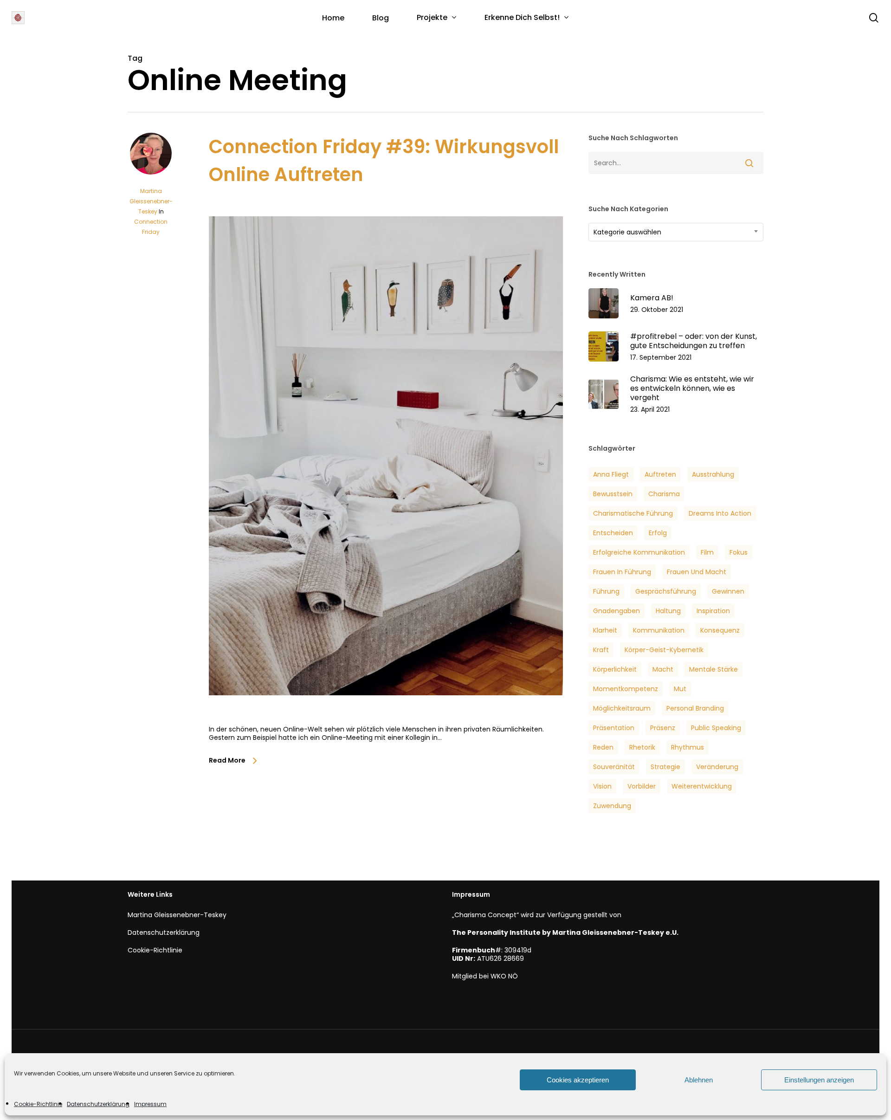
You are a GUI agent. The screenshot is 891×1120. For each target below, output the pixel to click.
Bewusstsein (613, 493)
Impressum (150, 1104)
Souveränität (614, 766)
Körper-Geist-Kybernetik (664, 649)
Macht (662, 669)
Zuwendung (612, 805)
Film (707, 552)
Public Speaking (716, 727)
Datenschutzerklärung (98, 1104)
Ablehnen (698, 1080)
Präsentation (613, 727)
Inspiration (713, 610)
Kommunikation (658, 630)
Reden (603, 747)
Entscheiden (613, 532)
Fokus (739, 552)
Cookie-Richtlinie (38, 1104)
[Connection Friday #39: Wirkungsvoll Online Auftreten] (386, 720)
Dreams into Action (720, 513)
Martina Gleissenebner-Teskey (151, 201)
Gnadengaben (616, 610)
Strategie (665, 766)
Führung (606, 591)
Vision (602, 786)
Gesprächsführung (665, 591)
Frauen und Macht (696, 571)
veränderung (717, 766)
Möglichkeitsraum (622, 708)
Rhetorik (642, 747)
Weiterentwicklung (701, 786)
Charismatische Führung (633, 513)
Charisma (664, 493)
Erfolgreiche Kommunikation (639, 552)
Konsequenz (720, 630)
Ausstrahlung (713, 474)
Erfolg (658, 532)
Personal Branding (695, 708)
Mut (680, 688)
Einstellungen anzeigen (819, 1080)
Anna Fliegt (611, 474)
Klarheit (605, 630)
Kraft (601, 649)
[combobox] (675, 232)
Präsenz (662, 727)
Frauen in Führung (622, 571)
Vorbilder (641, 786)
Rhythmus (687, 747)
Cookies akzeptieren (578, 1080)
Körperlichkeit (615, 669)
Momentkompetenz (625, 688)
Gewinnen (728, 591)
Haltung (668, 610)
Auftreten (660, 474)
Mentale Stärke (713, 669)
